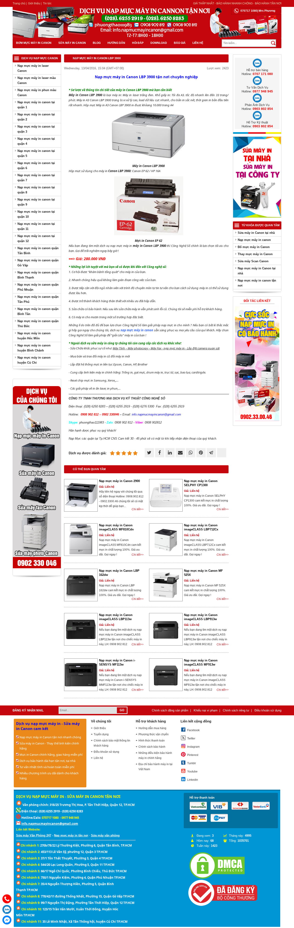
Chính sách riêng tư (236, 710)
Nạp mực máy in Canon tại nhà (257, 271)
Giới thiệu (34, 3)
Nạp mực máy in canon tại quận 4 (36, 141)
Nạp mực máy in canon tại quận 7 (36, 177)
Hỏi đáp (138, 43)
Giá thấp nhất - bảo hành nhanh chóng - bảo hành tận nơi (237, 3)
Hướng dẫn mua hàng (152, 728)
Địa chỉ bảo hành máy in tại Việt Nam (155, 767)
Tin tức (47, 3)
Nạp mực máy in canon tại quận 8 (36, 190)
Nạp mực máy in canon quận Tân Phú (38, 299)
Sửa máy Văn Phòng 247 (33, 835)
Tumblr (191, 763)
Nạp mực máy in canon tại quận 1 (36, 104)
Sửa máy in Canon (72, 43)
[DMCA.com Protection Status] (217, 879)
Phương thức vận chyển (154, 734)
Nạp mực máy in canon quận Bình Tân (38, 311)
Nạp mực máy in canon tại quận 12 (36, 238)
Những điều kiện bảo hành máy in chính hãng (155, 755)
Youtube (192, 771)
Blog (97, 43)
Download (158, 43)
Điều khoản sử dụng (267, 710)
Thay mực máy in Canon (255, 254)
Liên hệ (197, 43)
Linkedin (192, 779)
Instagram (193, 746)
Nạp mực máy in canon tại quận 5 (36, 153)
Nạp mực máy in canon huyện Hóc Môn (34, 336)
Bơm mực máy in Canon (33, 43)
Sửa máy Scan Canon (253, 261)
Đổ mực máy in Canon (254, 247)
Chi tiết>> (138, 509)
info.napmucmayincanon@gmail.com (49, 824)
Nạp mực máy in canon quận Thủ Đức (38, 323)
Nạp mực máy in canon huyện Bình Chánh (34, 348)
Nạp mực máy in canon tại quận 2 (36, 117)
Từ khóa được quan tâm (261, 225)
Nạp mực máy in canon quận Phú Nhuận (38, 287)
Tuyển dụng (101, 734)
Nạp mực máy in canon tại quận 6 (36, 165)
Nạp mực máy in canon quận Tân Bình (38, 250)
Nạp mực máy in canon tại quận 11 (36, 226)
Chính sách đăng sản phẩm (170, 710)
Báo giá (180, 43)
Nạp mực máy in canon (254, 240)
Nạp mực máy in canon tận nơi (257, 283)
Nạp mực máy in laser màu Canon (36, 80)
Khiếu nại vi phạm (206, 710)
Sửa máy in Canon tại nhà (256, 232)
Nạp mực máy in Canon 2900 (119, 481)
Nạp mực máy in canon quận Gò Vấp (38, 263)
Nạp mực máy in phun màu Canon (36, 92)
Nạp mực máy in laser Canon (33, 68)
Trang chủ (19, 3)
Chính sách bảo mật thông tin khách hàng (112, 743)
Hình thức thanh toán (152, 740)
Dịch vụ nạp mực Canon (39, 58)
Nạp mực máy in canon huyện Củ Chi (34, 360)
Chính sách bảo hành (152, 746)
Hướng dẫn (116, 43)
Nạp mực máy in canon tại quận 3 (36, 129)
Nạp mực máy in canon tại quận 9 (36, 202)
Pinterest (192, 755)
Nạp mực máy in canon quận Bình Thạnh (38, 275)
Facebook (193, 730)
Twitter (191, 738)
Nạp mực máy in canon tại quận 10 (36, 214)
